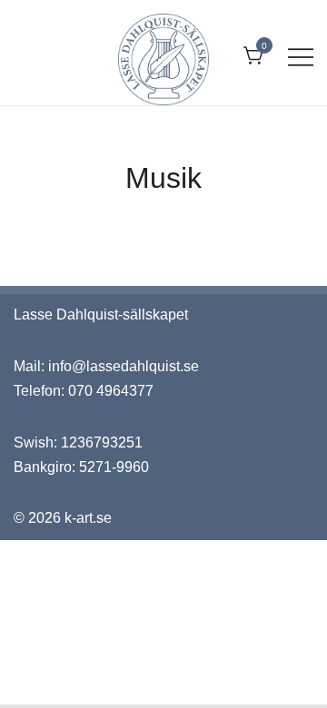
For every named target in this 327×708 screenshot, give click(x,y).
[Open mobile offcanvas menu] (300, 56)
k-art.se (88, 518)
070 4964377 (111, 390)
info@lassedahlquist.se (123, 366)
